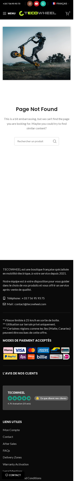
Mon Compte (11, 430)
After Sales (10, 443)
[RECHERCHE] (55, 141)
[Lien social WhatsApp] (43, 3)
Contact (15, 475)
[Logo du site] (37, 13)
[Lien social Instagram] (30, 3)
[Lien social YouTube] (36, 3)
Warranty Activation (16, 464)
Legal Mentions (12, 471)
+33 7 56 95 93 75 (11, 3)
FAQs (6, 450)
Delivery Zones (12, 457)
